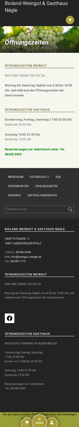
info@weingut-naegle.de (26, 257)
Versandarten (18, 186)
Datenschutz (39, 177)
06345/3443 (23, 252)
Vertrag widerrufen (42, 195)
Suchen (70, 209)
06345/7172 (18, 261)
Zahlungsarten (46, 186)
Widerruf (14, 195)
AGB (58, 177)
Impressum (15, 177)
